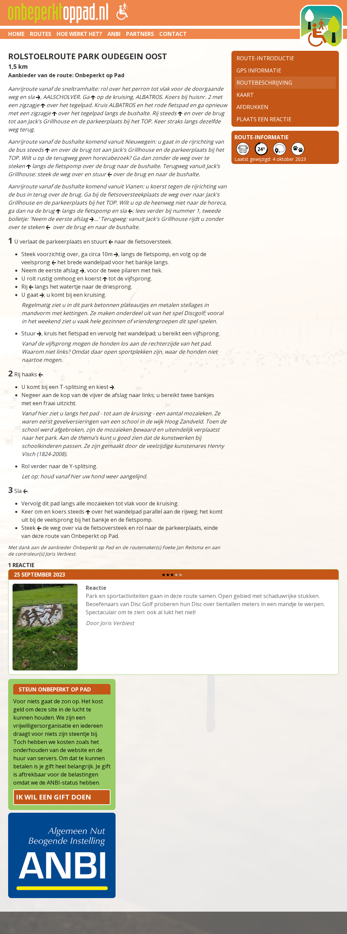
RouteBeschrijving (264, 82)
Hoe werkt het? (79, 34)
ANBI (114, 34)
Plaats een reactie (264, 119)
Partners (140, 34)
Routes (40, 34)
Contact (173, 34)
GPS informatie (259, 70)
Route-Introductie (265, 58)
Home (16, 34)
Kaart (245, 95)
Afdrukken (252, 107)
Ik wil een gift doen (53, 797)
